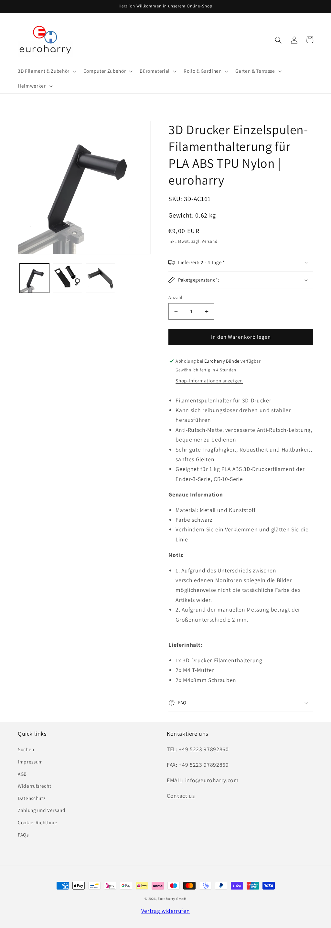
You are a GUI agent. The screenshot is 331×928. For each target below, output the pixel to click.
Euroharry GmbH (172, 898)
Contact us (181, 795)
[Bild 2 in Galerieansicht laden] (67, 278)
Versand (209, 241)
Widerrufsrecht (34, 786)
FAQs (23, 834)
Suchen (26, 749)
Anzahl (175, 297)
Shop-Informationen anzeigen (209, 380)
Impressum (30, 761)
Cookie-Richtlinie (37, 822)
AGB (22, 774)
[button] (46, 71)
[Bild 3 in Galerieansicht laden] (100, 278)
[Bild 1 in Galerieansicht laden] (34, 278)
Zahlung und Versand (42, 810)
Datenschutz (31, 798)
